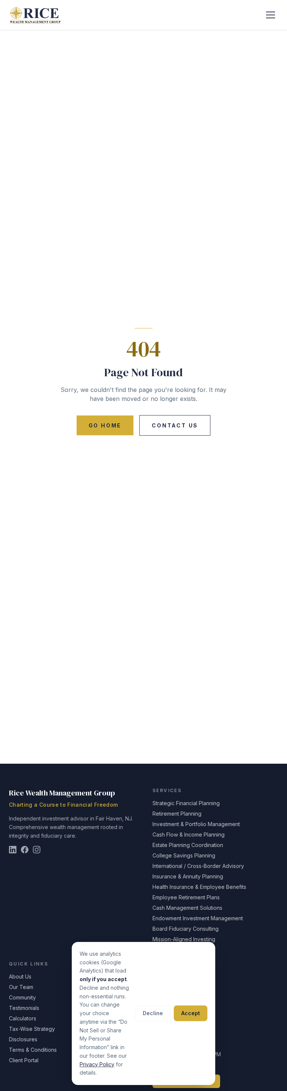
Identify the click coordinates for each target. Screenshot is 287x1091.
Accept (190, 1013)
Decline (153, 1013)
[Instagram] (36, 849)
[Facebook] (24, 849)
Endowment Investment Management (197, 918)
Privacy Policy (97, 1064)
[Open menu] (270, 14)
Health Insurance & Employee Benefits (199, 887)
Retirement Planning (176, 813)
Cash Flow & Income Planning (188, 834)
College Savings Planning (183, 855)
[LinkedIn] (12, 849)
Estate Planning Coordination (187, 845)
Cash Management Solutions (187, 908)
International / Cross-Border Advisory (198, 866)
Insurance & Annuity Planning (187, 876)
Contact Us (175, 425)
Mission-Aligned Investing (183, 939)
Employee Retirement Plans (186, 897)
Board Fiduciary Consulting (185, 928)
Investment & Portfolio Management (196, 824)
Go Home (105, 425)
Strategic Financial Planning (186, 803)
